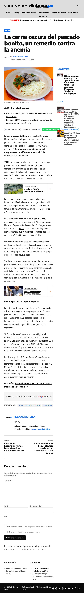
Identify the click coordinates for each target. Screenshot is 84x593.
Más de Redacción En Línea (40, 429)
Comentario (8, 480)
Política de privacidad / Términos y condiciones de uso (36, 588)
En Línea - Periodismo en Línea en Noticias (28, 396)
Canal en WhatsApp (52, 129)
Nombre (7, 506)
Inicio (8, 12)
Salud (7, 30)
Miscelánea (72, 12)
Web (5, 516)
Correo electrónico (36, 506)
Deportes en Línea (57, 12)
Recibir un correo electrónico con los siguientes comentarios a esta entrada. (30, 526)
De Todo (42, 16)
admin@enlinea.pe (40, 574)
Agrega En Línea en (30, 129)
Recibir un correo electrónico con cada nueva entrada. (23, 532)
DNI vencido (69, 20)
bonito (26, 136)
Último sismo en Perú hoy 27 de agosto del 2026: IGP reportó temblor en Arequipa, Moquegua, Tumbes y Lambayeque (71, 85)
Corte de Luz (34, 20)
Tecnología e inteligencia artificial (24, 12)
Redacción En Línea (20, 57)
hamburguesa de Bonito (32, 405)
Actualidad (43, 12)
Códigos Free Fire (46, 20)
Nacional (66, 74)
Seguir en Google (13, 129)
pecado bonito (47, 405)
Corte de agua (59, 20)
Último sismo (24, 20)
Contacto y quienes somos (16, 568)
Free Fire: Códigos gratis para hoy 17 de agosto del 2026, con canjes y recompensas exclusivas (72, 138)
